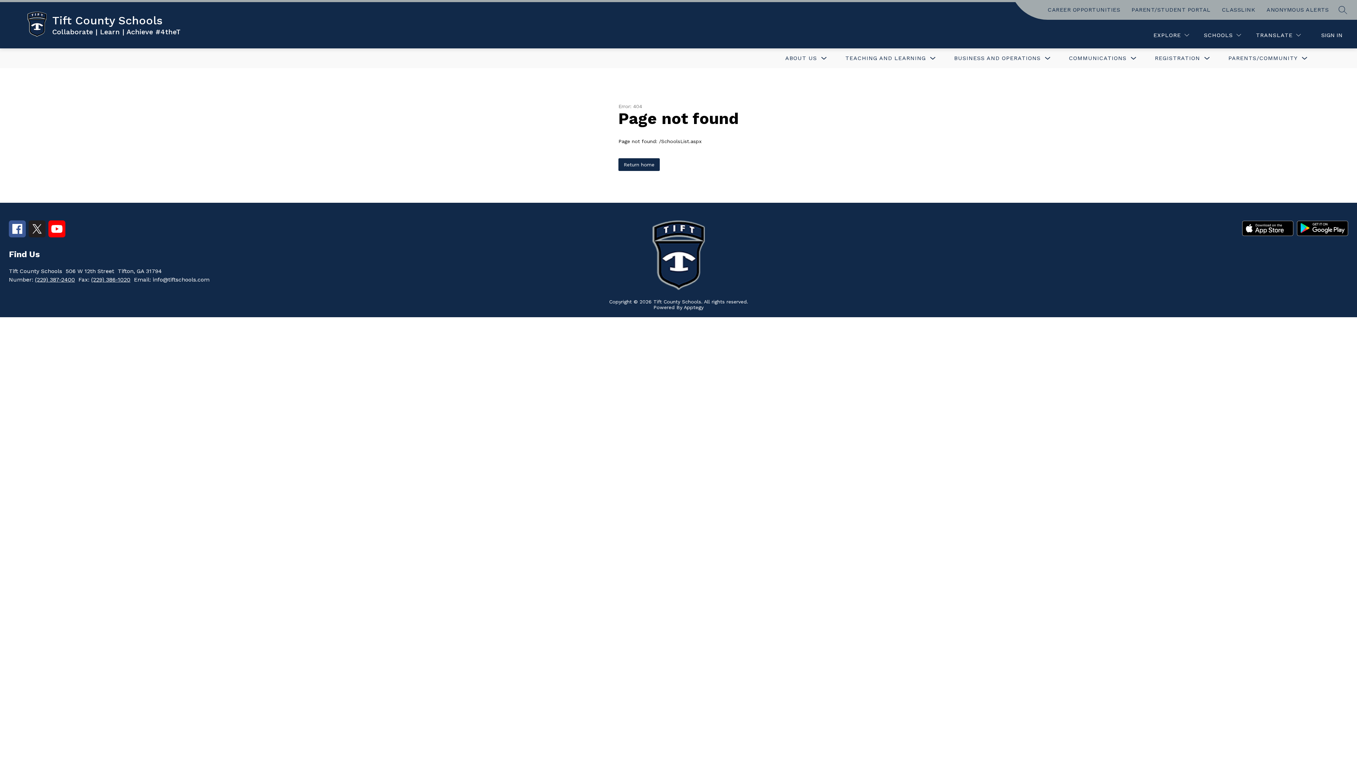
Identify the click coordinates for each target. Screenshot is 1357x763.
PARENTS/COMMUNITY (1263, 58)
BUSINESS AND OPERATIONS (997, 58)
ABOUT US (801, 58)
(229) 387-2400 (55, 279)
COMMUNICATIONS (1098, 58)
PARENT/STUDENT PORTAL (1171, 9)
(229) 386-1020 (110, 279)
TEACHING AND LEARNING (885, 58)
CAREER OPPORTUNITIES (1084, 9)
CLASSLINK (1239, 9)
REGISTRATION (1177, 58)
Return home (639, 164)
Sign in (1332, 35)
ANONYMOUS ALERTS (1298, 9)
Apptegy (694, 307)
